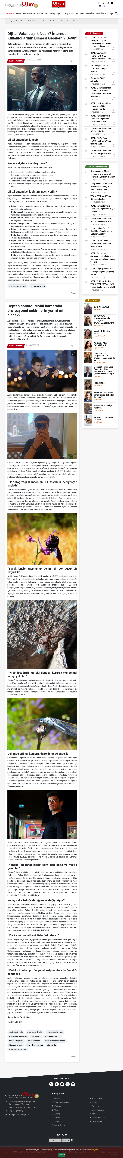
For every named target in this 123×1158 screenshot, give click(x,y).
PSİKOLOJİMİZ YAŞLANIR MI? (100, 345)
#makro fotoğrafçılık (16, 1041)
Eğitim (94, 1102)
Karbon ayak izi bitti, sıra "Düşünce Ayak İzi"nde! (99, 68)
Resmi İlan (90, 13)
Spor (46, 13)
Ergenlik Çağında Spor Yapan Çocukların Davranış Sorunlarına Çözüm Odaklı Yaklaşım (104, 371)
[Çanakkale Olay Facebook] (56, 1084)
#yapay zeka (36, 1036)
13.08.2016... (99, 384)
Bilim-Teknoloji (21, 21)
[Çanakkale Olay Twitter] (50, 1084)
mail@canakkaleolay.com (19, 1115)
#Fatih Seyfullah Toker (34, 1032)
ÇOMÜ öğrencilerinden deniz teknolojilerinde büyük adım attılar (100, 119)
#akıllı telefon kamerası (55, 1032)
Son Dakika (10, 13)
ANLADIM (61, 1155)
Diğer (59, 13)
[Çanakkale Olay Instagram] (67, 1084)
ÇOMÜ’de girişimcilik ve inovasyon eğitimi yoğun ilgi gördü (100, 106)
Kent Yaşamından (29, 13)
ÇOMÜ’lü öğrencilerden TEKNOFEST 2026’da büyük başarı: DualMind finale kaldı (102, 284)
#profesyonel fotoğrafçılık (18, 1036)
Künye (111, 13)
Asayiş (52, 13)
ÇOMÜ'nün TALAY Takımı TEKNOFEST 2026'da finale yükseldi (100, 56)
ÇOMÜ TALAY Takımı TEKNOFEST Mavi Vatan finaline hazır (100, 141)
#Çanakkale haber (34, 1041)
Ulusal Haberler (98, 1117)
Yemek (95, 1114)
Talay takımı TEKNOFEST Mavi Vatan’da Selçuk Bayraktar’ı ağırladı (101, 187)
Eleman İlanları (101, 13)
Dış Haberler (97, 1121)
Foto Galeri (80, 13)
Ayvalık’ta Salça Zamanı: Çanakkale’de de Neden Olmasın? (104, 395)
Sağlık (57, 1121)
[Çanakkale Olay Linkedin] (72, 1084)
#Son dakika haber (15, 1045)
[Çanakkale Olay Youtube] (61, 1084)
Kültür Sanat (97, 1098)
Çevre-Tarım (59, 1125)
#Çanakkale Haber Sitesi (18, 1049)
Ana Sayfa (9, 21)
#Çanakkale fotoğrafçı (52, 1036)
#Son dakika (51, 1045)
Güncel (18, 13)
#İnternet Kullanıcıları (38, 286)
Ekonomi (95, 1106)
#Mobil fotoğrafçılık (16, 1032)
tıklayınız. (94, 1150)
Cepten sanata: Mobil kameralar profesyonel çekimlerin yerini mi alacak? (102, 174)
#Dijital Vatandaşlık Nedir (17, 286)
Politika (40, 13)
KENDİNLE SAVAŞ (101, 308)
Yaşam (57, 1117)
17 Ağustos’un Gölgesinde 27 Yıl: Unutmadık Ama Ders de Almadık (104, 358)
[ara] (72, 1140)
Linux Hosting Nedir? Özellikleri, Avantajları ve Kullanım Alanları (101, 231)
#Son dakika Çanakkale (34, 1045)
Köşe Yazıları (69, 13)
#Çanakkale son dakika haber (55, 1041)
